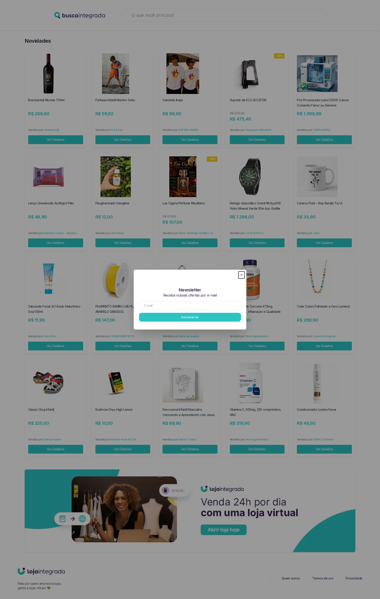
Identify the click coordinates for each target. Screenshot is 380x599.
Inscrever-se (190, 317)
